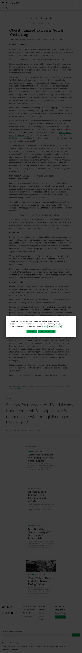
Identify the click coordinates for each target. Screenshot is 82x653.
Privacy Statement (54, 326)
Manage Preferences (47, 331)
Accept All (31, 331)
